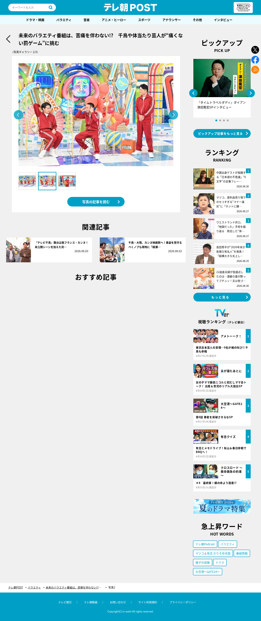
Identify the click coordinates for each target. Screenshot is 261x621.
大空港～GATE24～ (207, 572)
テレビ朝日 (65, 602)
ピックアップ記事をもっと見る (220, 133)
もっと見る (220, 297)
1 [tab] (216, 120)
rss (255, 70)
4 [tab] (228, 120)
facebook (255, 60)
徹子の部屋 (202, 562)
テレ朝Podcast (205, 544)
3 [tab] (224, 120)
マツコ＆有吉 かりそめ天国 (212, 553)
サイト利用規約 (147, 602)
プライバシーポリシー (182, 602)
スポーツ (144, 19)
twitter (255, 50)
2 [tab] (220, 120)
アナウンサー (171, 19)
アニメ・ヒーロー (114, 19)
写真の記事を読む (96, 201)
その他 (197, 19)
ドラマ (220, 562)
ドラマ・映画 (35, 19)
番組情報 (242, 553)
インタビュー (223, 19)
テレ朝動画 (90, 602)
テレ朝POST (130, 7)
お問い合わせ (118, 602)
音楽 (86, 19)
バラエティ (63, 19)
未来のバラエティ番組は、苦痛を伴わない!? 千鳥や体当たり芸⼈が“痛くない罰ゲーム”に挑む (76, 587)
